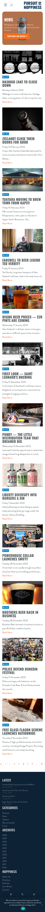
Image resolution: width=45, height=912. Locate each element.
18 (42, 763)
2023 (4, 844)
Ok (23, 908)
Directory (6, 880)
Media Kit (6, 876)
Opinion (5, 819)
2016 (4, 867)
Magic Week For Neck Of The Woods (14, 802)
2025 (4, 838)
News (6, 77)
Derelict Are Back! (8, 796)
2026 (4, 835)
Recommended (8, 822)
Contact (5, 889)
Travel (4, 825)
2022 (4, 848)
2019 (4, 857)
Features (5, 813)
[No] (42, 905)
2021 (4, 851)
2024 (4, 841)
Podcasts (5, 883)
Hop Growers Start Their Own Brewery (15, 790)
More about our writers (16, 36)
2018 (4, 861)
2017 (4, 864)
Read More (7, 102)
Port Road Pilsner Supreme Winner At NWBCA (18, 785)
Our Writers (7, 886)
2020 (4, 854)
